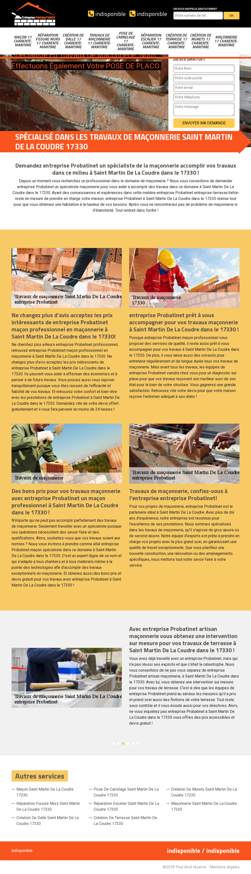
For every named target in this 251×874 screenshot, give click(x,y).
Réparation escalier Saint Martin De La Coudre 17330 (126, 806)
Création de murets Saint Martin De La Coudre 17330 (204, 792)
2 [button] (118, 743)
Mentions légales (224, 867)
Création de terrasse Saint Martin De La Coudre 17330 (125, 820)
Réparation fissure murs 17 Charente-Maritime (48, 41)
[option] (125, 677)
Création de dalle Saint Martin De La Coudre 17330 (47, 820)
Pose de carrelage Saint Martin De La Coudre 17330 (126, 792)
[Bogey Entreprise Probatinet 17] (34, 14)
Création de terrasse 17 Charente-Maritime (176, 41)
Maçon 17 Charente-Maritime (23, 41)
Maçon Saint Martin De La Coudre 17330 (45, 792)
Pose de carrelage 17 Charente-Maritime (125, 41)
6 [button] (138, 743)
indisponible (110, 13)
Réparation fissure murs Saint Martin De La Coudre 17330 (48, 806)
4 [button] (128, 743)
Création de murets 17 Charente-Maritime (200, 41)
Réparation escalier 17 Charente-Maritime (151, 41)
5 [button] (133, 743)
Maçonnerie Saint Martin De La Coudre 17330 (204, 806)
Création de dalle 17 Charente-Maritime (73, 41)
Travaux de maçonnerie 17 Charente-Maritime (99, 41)
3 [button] (123, 743)
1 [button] (113, 743)
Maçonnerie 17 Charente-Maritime (226, 41)
